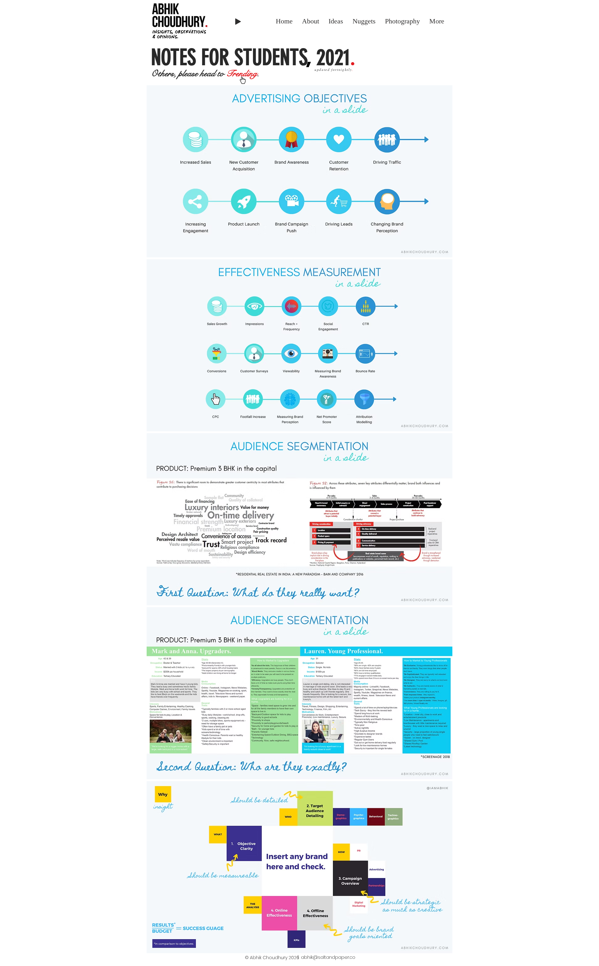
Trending (241, 73)
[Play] (238, 21)
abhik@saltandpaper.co (328, 957)
